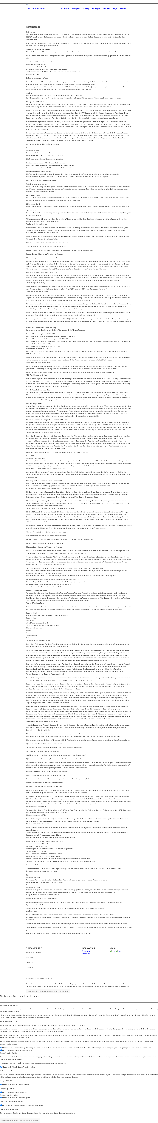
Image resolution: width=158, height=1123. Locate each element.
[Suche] (129, 9)
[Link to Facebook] (126, 1)
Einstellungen (64, 991)
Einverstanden (32, 991)
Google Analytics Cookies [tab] (8, 1053)
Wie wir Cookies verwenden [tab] (9, 1005)
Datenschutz (86, 951)
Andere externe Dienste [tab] (8, 1071)
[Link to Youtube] (130, 1)
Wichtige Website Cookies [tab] (9, 1021)
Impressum (86, 954)
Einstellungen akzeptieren (9, 1120)
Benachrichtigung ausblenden (48, 991)
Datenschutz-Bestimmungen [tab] (9, 1109)
